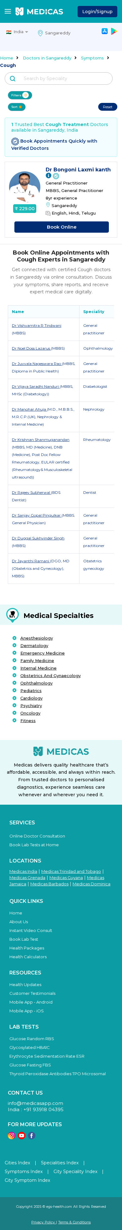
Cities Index (17, 1163)
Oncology (30, 713)
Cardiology (31, 698)
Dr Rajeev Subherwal (31, 492)
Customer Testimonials (32, 993)
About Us (18, 921)
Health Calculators (28, 956)
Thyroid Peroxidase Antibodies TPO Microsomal (57, 1073)
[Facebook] (31, 1138)
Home (6, 57)
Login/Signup (97, 11)
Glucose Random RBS (31, 1038)
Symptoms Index (24, 1171)
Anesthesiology (36, 637)
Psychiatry (31, 705)
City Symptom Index (27, 1180)
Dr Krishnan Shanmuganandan (40, 439)
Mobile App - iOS (26, 1010)
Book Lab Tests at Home (34, 844)
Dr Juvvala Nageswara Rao (37, 363)
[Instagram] (11, 1138)
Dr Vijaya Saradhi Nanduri (36, 386)
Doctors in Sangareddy (47, 57)
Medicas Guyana (66, 877)
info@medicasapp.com (35, 1103)
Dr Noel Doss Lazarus (31, 348)
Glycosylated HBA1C (29, 1047)
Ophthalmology (36, 683)
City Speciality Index (75, 1171)
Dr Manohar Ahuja (29, 409)
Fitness (28, 720)
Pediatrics (31, 690)
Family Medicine (37, 660)
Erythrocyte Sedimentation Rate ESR (46, 1056)
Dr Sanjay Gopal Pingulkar (37, 515)
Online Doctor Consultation (37, 835)
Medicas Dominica (91, 883)
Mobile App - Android (31, 1002)
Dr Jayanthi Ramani (31, 561)
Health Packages (26, 947)
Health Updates (25, 984)
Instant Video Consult (30, 930)
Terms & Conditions (74, 1222)
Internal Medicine (38, 668)
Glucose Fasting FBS (30, 1064)
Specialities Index (60, 1163)
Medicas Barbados (49, 883)
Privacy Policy (43, 1222)
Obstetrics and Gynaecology (50, 675)
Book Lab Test (23, 939)
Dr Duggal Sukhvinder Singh (38, 538)
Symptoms (92, 57)
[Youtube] (21, 1138)
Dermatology (34, 645)
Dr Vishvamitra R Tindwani (36, 325)
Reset (108, 106)
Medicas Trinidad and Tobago (71, 871)
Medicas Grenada (27, 877)
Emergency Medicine (42, 652)
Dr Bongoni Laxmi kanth (78, 170)
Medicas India (23, 871)
